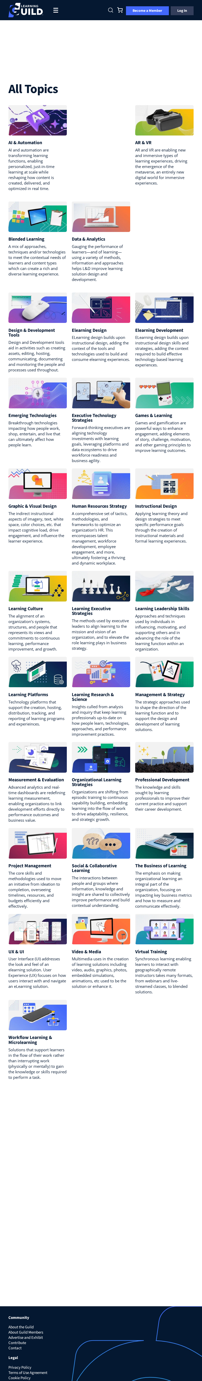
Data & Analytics (88, 239)
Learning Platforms (28, 694)
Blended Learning (26, 239)
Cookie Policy (19, 1378)
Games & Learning (153, 415)
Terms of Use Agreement (27, 1372)
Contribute (17, 1343)
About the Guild (21, 1327)
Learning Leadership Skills (162, 608)
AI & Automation (25, 142)
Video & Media (86, 952)
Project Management (29, 866)
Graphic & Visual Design (32, 506)
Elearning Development (159, 330)
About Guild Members (25, 1332)
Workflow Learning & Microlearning (30, 1040)
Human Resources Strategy (99, 506)
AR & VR (143, 142)
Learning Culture (25, 608)
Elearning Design (89, 330)
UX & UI (16, 952)
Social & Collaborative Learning (94, 868)
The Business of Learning (160, 866)
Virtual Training (151, 952)
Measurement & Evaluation (36, 780)
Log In (182, 10)
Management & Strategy (160, 694)
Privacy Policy (19, 1367)
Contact (15, 1348)
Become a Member (147, 10)
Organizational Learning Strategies (97, 782)
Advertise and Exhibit (25, 1337)
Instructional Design (156, 506)
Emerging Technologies (32, 415)
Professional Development (162, 780)
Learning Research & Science (93, 697)
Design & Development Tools (31, 332)
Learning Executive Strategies (91, 611)
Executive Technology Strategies (94, 418)
